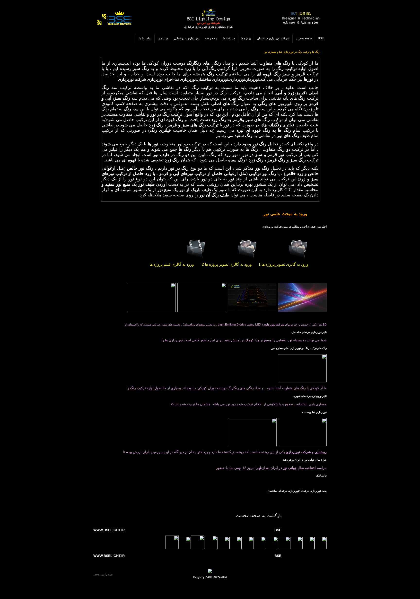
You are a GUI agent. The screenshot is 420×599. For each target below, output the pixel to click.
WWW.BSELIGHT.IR (109, 530)
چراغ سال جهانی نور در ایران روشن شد (305, 459)
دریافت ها (229, 38)
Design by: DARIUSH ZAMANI (210, 577)
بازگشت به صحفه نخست (259, 515)
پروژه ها (246, 38)
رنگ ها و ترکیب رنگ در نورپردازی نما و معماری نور (299, 348)
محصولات (211, 38)
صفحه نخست (304, 38)
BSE (321, 38)
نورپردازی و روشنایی (186, 38)
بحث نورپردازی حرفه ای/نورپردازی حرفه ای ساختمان (297, 491)
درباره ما (163, 38)
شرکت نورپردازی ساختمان (273, 38)
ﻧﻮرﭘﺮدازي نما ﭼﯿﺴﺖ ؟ (314, 412)
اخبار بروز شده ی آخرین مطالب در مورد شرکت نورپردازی (294, 226)
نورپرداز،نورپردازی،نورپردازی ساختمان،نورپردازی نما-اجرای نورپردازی (203, 79)
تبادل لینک (321, 475)
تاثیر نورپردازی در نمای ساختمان (309, 332)
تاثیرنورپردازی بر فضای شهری (310, 396)
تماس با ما (145, 38)
